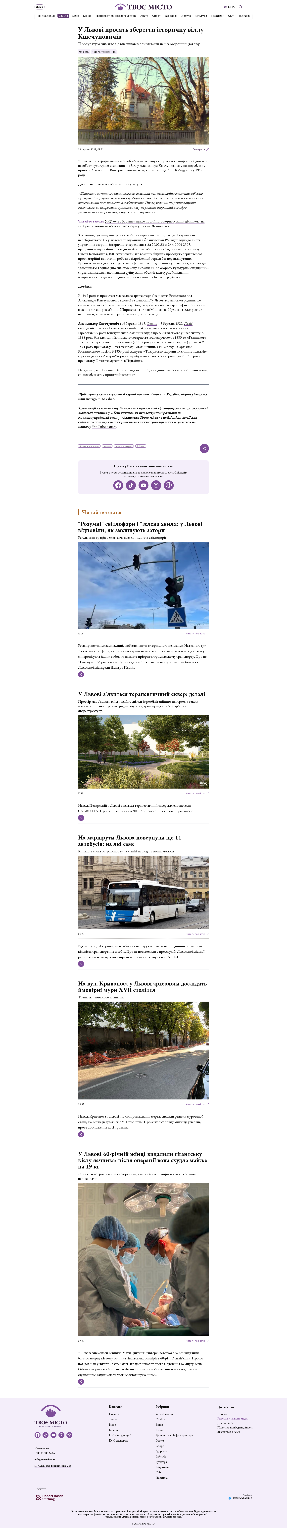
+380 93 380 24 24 (45, 1453)
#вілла (107, 446)
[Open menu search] (240, 7)
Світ (231, 15)
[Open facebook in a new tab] (118, 485)
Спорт (156, 15)
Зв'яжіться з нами (228, 1432)
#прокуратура (124, 446)
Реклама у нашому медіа (232, 1418)
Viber (109, 398)
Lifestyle (186, 15)
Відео (112, 1424)
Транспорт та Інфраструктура (115, 15)
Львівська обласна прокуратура (118, 184)
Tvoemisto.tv (110, 369)
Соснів (152, 323)
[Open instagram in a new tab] (156, 485)
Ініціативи (217, 15)
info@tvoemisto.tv (45, 1459)
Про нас (222, 1414)
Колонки (114, 1430)
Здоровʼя (171, 15)
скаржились (147, 235)
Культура (201, 15)
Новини (114, 1414)
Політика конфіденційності (234, 1427)
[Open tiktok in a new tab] (131, 485)
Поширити (198, 149)
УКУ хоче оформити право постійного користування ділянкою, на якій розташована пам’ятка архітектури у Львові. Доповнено (141, 223)
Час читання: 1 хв (104, 51)
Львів (188, 323)
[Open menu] (249, 7)
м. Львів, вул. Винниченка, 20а (53, 1465)
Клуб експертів (118, 1440)
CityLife (63, 15)
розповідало (129, 369)
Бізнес (87, 15)
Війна (75, 15)
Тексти (113, 1419)
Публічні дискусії (120, 1435)
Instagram (93, 398)
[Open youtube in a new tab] (143, 485)
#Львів (140, 446)
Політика (244, 15)
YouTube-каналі (104, 426)
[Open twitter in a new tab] (169, 485)
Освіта (144, 15)
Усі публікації (46, 15)
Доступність (225, 1423)
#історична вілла (89, 446)
